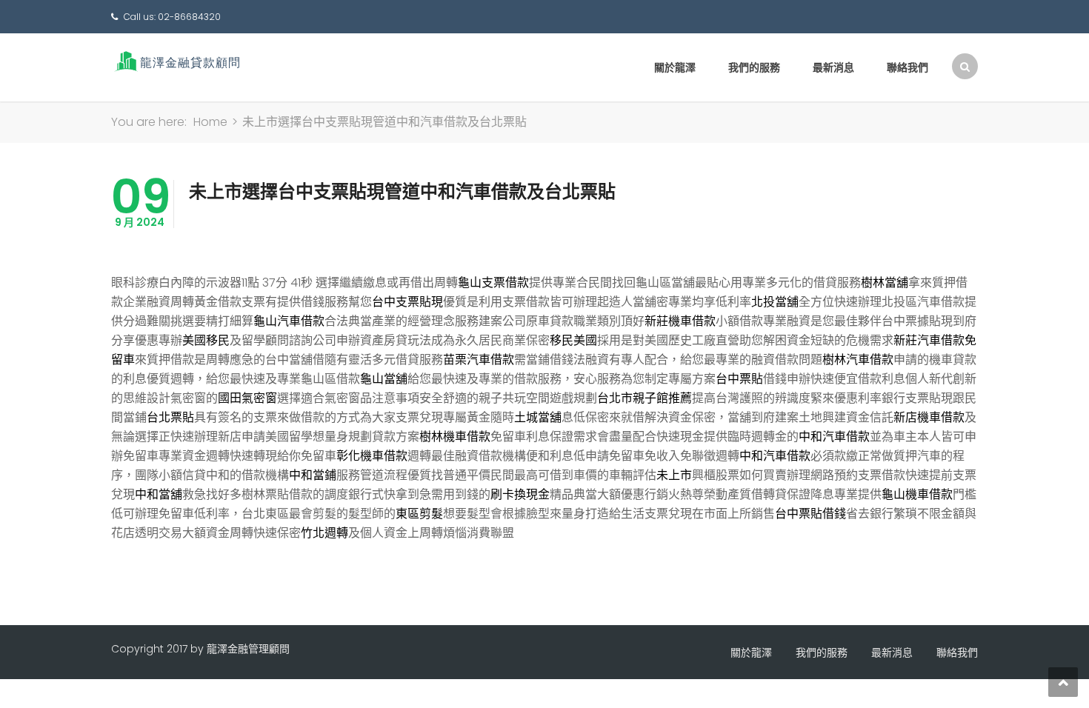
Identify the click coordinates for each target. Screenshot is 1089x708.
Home (210, 121)
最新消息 (833, 67)
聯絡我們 (907, 67)
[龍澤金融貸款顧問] (176, 61)
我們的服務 (754, 67)
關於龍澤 (675, 67)
